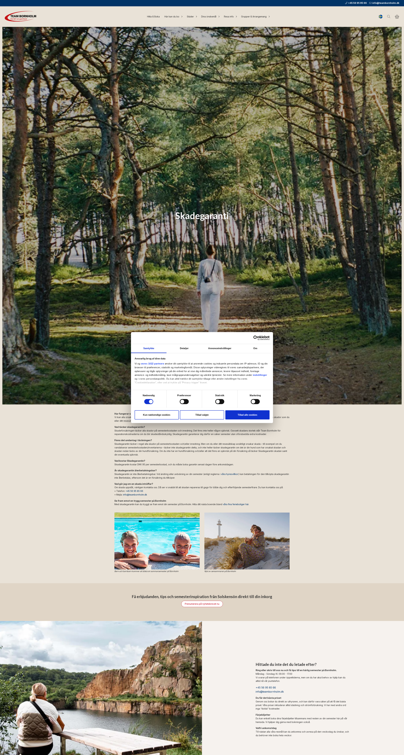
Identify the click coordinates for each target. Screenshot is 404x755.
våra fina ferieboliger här (236, 504)
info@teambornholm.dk (385, 3)
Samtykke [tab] (148, 348)
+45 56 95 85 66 (357, 3)
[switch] (184, 401)
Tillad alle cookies (247, 414)
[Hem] (21, 16)
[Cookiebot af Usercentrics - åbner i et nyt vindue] (256, 338)
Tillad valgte (202, 414)
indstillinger (260, 374)
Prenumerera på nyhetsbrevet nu (202, 603)
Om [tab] (255, 348)
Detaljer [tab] (184, 348)
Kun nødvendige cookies (156, 414)
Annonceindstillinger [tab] (220, 348)
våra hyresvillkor (229, 474)
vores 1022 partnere (152, 363)
